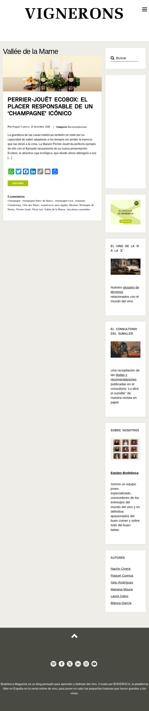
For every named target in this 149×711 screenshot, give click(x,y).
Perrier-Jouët (23, 209)
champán (80, 200)
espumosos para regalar (54, 205)
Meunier (73, 205)
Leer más (18, 183)
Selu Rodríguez (122, 582)
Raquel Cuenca (122, 575)
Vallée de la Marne (54, 209)
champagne (14, 200)
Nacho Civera (120, 569)
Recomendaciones (77, 127)
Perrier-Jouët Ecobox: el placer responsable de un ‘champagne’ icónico (50, 106)
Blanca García (121, 603)
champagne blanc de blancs (37, 200)
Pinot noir (37, 209)
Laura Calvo (119, 596)
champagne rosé (64, 200)
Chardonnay (14, 205)
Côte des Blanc (30, 205)
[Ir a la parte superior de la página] (74, 639)
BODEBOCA (121, 684)
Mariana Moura (122, 589)
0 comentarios (16, 196)
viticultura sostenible (78, 209)
